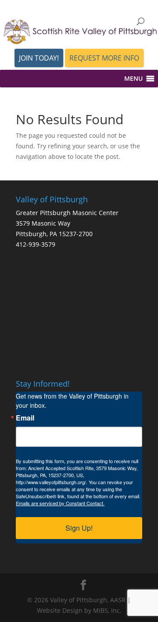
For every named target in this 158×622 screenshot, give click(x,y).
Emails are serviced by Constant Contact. (60, 503)
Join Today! (39, 58)
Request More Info (104, 58)
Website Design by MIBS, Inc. (79, 610)
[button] (133, 78)
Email (25, 417)
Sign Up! (79, 528)
